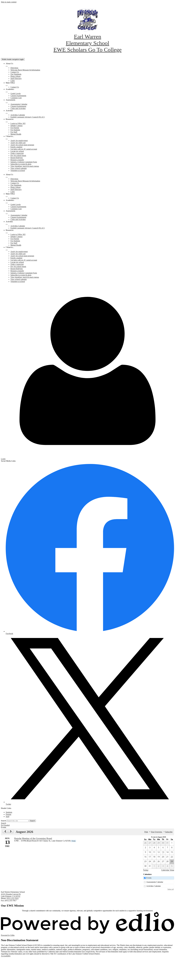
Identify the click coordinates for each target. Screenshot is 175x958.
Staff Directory (16, 78)
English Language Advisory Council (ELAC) (27, 117)
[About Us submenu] (7, 66)
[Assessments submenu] (7, 102)
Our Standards (15, 74)
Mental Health (15, 134)
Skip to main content (8, 2)
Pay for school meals (18, 155)
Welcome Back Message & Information (25, 70)
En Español (5, 825)
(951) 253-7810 (12, 898)
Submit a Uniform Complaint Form (23, 162)
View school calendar (18, 168)
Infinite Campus (16, 126)
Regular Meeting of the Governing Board (33, 838)
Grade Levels (15, 93)
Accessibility (6, 956)
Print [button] (146, 832)
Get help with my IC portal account (23, 149)
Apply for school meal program (22, 145)
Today (145, 870)
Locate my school (17, 151)
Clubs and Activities (18, 108)
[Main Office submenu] (7, 85)
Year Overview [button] (156, 832)
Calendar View (167, 870)
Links (12, 81)
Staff (7, 817)
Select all (171, 889)
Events (148, 878)
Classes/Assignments (18, 96)
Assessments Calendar (18, 104)
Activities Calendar (17, 115)
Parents (8, 814)
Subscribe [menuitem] (168, 832)
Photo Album (15, 76)
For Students (15, 130)
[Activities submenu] (7, 113)
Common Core (16, 98)
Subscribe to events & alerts (20, 164)
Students (9, 812)
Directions (14, 68)
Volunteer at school (17, 170)
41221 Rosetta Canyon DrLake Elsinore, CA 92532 (11, 895)
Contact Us (14, 72)
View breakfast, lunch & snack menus (24, 166)
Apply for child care (18, 143)
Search (3, 821)
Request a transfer (17, 160)
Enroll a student (16, 147)
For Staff (13, 132)
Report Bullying (16, 158)
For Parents (14, 128)
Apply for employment (19, 141)
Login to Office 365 (17, 123)
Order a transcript (17, 153)
